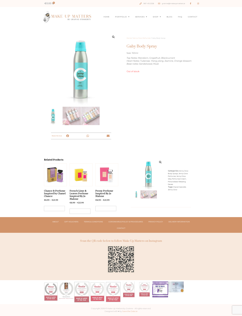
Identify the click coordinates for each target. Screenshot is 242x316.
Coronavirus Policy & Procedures (125, 222)
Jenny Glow (172, 190)
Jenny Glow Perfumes (141, 38)
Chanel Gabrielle (179, 187)
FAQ (180, 17)
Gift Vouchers (71, 222)
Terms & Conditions (93, 222)
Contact (192, 17)
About (55, 222)
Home (106, 17)
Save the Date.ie (130, 311)
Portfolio (121, 17)
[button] (67, 136)
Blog (169, 17)
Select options (54, 208)
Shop (155, 17)
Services (140, 17)
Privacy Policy (155, 222)
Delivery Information (179, 222)
